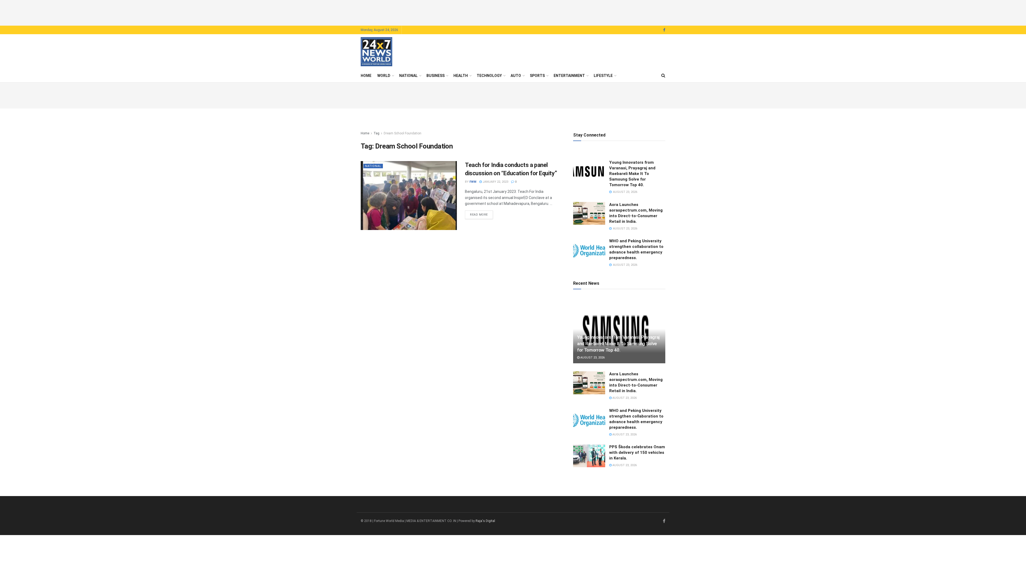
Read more (481, 214)
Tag (376, 133)
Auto (516, 75)
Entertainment (569, 75)
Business (435, 75)
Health (460, 75)
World (383, 75)
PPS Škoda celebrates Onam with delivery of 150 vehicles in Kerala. (637, 453)
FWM (472, 182)
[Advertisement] (513, 12)
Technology (489, 75)
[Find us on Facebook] (664, 30)
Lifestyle (603, 75)
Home (366, 75)
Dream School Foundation (402, 133)
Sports (537, 75)
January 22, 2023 (495, 182)
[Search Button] (663, 75)
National (408, 75)
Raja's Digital (485, 521)
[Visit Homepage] (376, 52)
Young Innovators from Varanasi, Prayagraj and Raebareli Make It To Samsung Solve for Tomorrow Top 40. (632, 173)
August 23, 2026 (592, 357)
